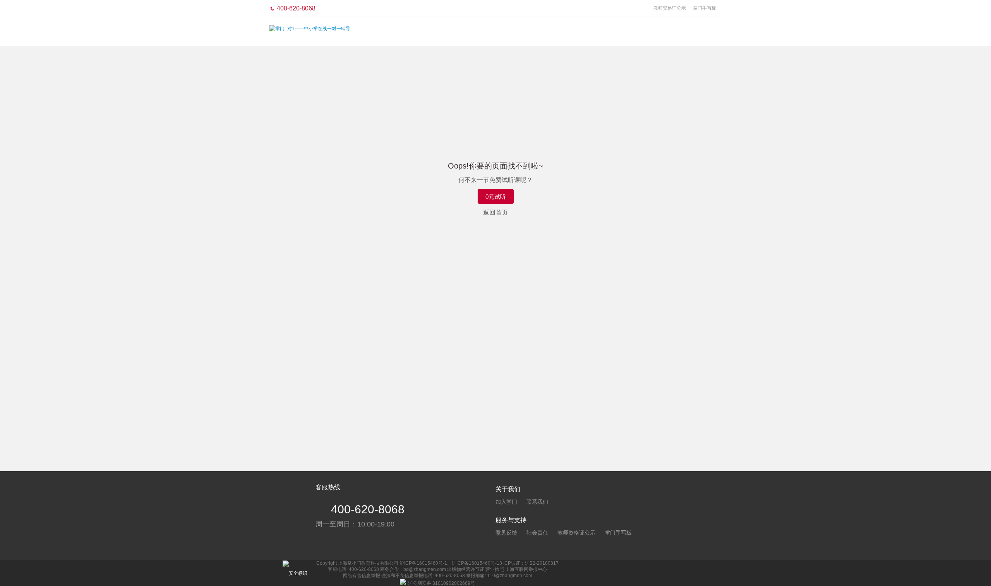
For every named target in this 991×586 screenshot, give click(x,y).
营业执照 (494, 569)
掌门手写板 (704, 8)
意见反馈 (506, 533)
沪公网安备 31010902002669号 (441, 583)
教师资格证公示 (669, 8)
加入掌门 (506, 502)
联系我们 (537, 502)
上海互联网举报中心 (526, 569)
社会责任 (537, 533)
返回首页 (495, 212)
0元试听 (495, 196)
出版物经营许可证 (465, 569)
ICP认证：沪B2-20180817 (531, 563)
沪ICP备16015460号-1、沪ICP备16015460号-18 (450, 563)
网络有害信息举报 (361, 575)
